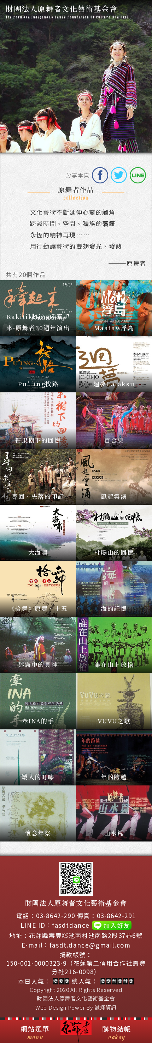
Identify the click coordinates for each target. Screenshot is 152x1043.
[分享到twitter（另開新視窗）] (118, 175)
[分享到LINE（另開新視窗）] (137, 175)
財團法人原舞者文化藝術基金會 (76, 998)
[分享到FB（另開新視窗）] (100, 175)
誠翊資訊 (105, 1007)
